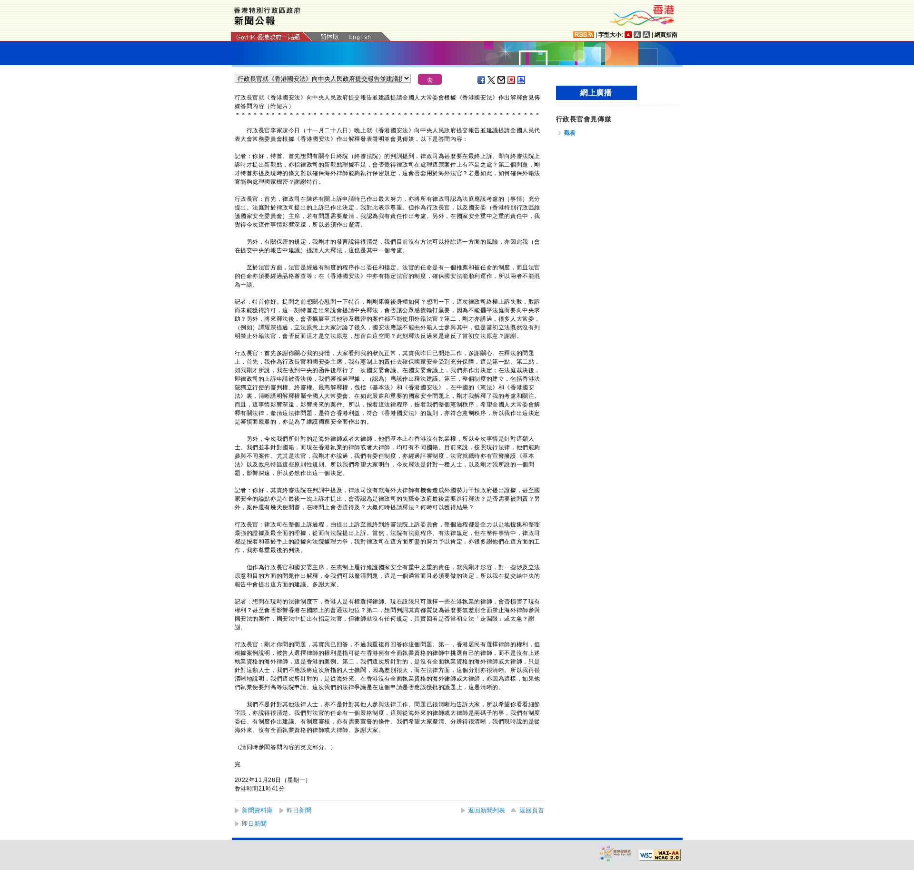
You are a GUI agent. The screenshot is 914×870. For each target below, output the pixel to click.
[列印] (521, 80)
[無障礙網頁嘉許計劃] (615, 853)
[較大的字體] (637, 34)
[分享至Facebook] (481, 80)
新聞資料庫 (257, 810)
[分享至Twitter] (491, 80)
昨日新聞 (299, 810)
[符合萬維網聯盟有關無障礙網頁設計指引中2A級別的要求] (660, 855)
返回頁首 (531, 810)
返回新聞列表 (486, 810)
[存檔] (511, 80)
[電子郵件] (501, 80)
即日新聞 (254, 823)
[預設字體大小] (628, 34)
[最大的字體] (646, 34)
